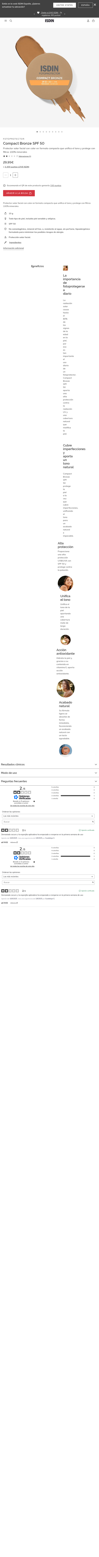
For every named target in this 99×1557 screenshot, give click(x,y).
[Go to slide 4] (46, 131)
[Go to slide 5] (49, 131)
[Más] (15, 175)
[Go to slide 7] (55, 131)
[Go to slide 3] (43, 131)
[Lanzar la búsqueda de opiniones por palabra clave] (93, 822)
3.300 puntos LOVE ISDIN (17, 166)
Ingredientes (15, 242)
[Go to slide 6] (52, 131)
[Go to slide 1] (37, 131)
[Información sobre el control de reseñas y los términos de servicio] (34, 801)
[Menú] (5, 20)
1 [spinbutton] (11, 175)
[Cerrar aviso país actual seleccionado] (95, 5)
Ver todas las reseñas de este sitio (22, 806)
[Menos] (5, 175)
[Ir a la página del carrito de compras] (93, 20)
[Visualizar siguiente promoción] (64, 14)
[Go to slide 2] (40, 131)
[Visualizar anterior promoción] (34, 14)
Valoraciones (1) (25, 156)
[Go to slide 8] (58, 131)
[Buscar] (10, 20)
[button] (49, 764)
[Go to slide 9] (61, 131)
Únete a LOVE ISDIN (50, 13)
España (85, 5)
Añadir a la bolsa (17, 193)
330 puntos (55, 185)
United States (64, 5)
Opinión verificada (87, 830)
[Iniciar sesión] (88, 20)
